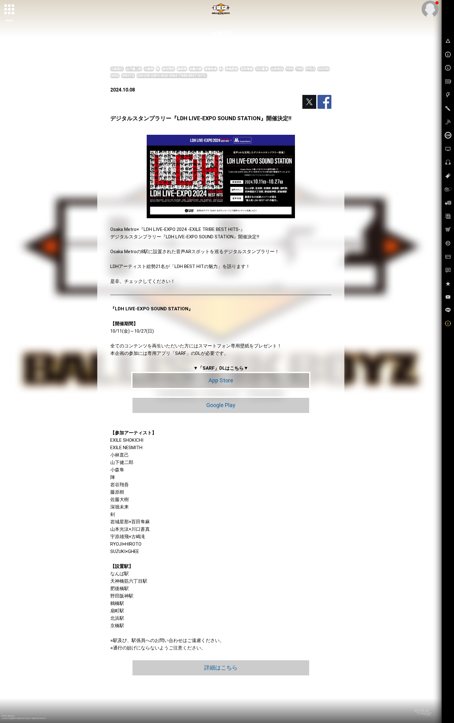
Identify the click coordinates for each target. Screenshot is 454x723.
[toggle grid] (10, 10)
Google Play (220, 405)
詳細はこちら (221, 667)
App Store (220, 380)
